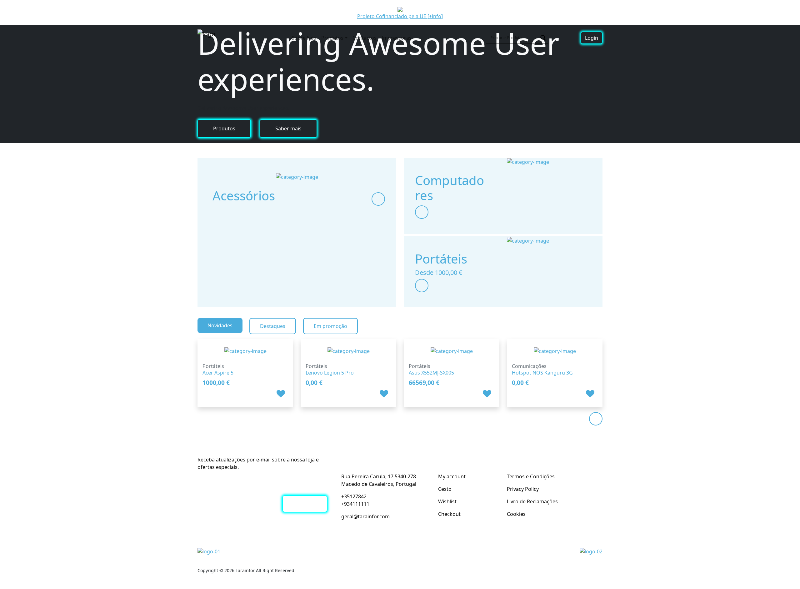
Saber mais (288, 128)
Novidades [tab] (220, 325)
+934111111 (355, 504)
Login (591, 37)
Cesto (445, 489)
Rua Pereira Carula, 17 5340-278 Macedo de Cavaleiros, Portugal (378, 480)
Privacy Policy (523, 489)
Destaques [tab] (272, 326)
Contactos (364, 37)
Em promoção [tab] (330, 326)
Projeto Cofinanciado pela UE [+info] (400, 16)
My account (452, 476)
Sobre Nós (304, 37)
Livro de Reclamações (532, 501)
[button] (281, 393)
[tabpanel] (400, 369)
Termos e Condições (531, 476)
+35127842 (354, 496)
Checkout (449, 514)
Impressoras (397, 37)
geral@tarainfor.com (365, 516)
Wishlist (447, 501)
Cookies (516, 514)
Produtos (332, 37)
